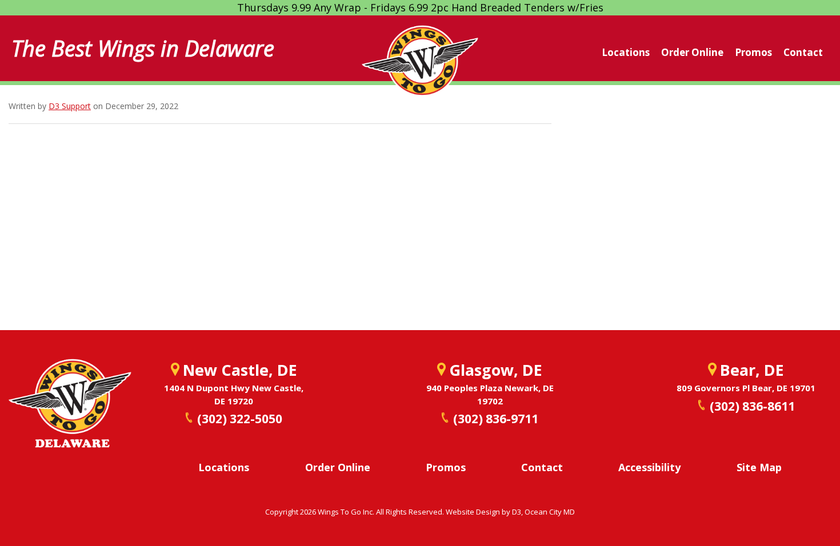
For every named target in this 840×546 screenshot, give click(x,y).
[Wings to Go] (420, 67)
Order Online (692, 52)
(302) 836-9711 (495, 419)
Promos (753, 52)
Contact (803, 52)
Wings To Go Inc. (346, 512)
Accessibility (649, 467)
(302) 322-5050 (239, 419)
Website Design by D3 (483, 512)
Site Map (759, 467)
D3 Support (70, 106)
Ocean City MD (550, 512)
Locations (626, 52)
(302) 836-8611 (752, 406)
